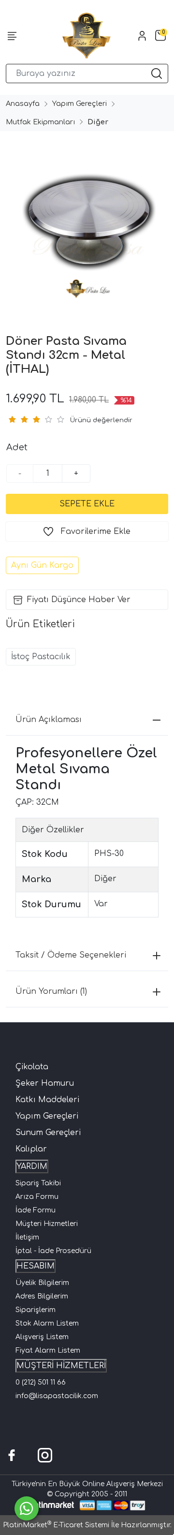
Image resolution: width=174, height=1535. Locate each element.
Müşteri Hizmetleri (46, 1223)
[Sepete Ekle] (87, 504)
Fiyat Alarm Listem (47, 1350)
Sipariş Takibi (38, 1183)
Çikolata (31, 1067)
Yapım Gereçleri (46, 1116)
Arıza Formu (36, 1196)
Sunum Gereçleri (48, 1132)
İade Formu (35, 1210)
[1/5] (12, 419)
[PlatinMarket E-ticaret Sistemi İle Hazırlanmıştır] (51, 1505)
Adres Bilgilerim (41, 1296)
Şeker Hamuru (44, 1083)
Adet (17, 447)
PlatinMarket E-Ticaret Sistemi (56, 1525)
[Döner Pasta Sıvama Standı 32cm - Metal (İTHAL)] (87, 222)
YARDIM (31, 1166)
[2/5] (18, 419)
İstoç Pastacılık (41, 656)
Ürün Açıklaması (48, 719)
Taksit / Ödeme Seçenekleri (70, 955)
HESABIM (35, 1266)
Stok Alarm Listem (47, 1323)
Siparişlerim (35, 1310)
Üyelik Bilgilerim (42, 1282)
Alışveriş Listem (42, 1337)
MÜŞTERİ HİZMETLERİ (61, 1365)
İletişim (27, 1237)
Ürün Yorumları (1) (51, 991)
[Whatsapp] (26, 1508)
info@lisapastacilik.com (56, 1396)
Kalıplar (31, 1149)
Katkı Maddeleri (47, 1099)
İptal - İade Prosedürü (53, 1251)
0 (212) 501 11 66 (40, 1382)
